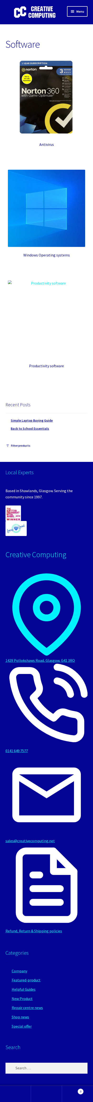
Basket (71, 1089)
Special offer (22, 1026)
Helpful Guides (24, 989)
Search (46, 1094)
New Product (22, 998)
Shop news (20, 1017)
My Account (15, 1094)
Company (19, 971)
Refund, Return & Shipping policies (33, 931)
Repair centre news (27, 1007)
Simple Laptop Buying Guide (32, 420)
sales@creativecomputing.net (30, 840)
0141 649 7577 (16, 750)
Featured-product (26, 980)
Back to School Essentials (30, 428)
